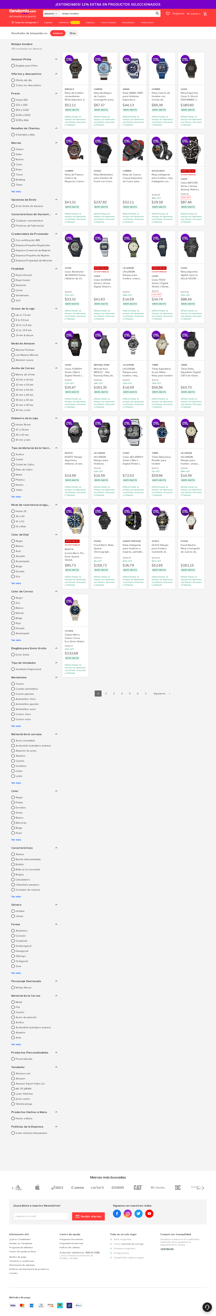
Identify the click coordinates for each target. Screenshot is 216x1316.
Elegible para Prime (27, 65)
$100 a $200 (23, 115)
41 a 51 (20, 521)
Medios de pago (17, 1257)
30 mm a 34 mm (24, 399)
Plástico (20, 479)
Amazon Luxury (24, 359)
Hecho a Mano (24, 1118)
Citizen (19, 149)
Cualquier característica (29, 220)
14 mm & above (24, 335)
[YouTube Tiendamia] (149, 1214)
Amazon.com (23, 1073)
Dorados (21, 807)
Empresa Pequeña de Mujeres (33, 255)
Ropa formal (23, 280)
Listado (13, 1273)
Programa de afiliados (21, 1247)
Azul (18, 551)
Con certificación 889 (28, 240)
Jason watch (23, 1098)
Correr (19, 290)
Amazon (58, 33)
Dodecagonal (23, 945)
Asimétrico (22, 930)
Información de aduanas (22, 1265)
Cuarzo (20, 683)
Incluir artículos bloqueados (31, 1133)
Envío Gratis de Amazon (29, 206)
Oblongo (21, 956)
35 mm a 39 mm (24, 404)
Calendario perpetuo (27, 884)
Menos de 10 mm (25, 374)
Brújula (20, 874)
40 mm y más (23, 410)
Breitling (20, 179)
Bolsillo (20, 864)
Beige (19, 566)
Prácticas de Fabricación (30, 225)
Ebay (73, 33)
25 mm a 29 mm (24, 394)
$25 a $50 (21, 104)
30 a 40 (20, 516)
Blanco (20, 546)
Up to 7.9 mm (23, 314)
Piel (18, 1007)
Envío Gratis (22, 654)
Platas (19, 802)
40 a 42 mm (22, 434)
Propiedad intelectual (71, 1243)
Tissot (19, 174)
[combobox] (110, 13)
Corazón (21, 935)
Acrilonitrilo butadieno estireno (33, 745)
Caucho (20, 760)
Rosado (20, 628)
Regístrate (179, 13)
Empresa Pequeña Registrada (33, 245)
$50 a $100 (22, 109)
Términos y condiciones (21, 1261)
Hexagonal (22, 950)
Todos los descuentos (28, 85)
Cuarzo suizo (23, 719)
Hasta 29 (21, 511)
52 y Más (21, 526)
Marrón (20, 613)
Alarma (20, 854)
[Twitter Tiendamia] (138, 1214)
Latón (19, 776)
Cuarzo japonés (25, 693)
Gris (18, 576)
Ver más (16, 191)
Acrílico (20, 454)
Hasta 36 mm (23, 424)
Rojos (19, 832)
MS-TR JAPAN (23, 1088)
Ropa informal (24, 275)
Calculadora (23, 879)
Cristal (19, 459)
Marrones (21, 822)
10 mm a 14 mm (24, 379)
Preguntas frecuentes (71, 1239)
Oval (18, 966)
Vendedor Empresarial (28, 669)
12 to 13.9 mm (24, 330)
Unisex (19, 916)
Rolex (19, 169)
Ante (18, 1037)
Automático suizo (26, 709)
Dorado (20, 571)
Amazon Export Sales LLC (30, 1083)
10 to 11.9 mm (24, 325)
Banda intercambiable (28, 859)
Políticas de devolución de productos (29, 1269)
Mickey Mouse (23, 987)
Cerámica (21, 765)
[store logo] (26, 13)
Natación (21, 285)
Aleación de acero (26, 750)
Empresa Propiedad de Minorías (34, 260)
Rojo (18, 623)
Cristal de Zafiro (25, 464)
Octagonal (22, 961)
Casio (19, 164)
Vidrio (19, 489)
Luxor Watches (24, 1093)
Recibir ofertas (91, 1216)
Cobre (19, 771)
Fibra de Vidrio (24, 469)
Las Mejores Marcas (27, 354)
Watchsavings (24, 1103)
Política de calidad (69, 1247)
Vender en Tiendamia (20, 1243)
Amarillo (20, 556)
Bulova (20, 159)
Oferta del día (24, 80)
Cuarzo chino (23, 714)
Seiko (19, 154)
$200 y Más (22, 120)
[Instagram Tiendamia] (128, 1214)
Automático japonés (27, 704)
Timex (19, 184)
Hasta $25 (22, 99)
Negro (19, 540)
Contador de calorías (28, 889)
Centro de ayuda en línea (22, 1251)
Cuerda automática (27, 688)
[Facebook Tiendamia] (117, 1214)
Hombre (20, 911)
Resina (19, 484)
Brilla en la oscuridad (28, 869)
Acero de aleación (26, 1017)
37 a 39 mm (22, 429)
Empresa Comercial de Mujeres (33, 250)
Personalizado (24, 1058)
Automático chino (26, 698)
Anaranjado (23, 561)
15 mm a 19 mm (24, 384)
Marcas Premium (25, 349)
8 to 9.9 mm (22, 320)
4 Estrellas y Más (25, 134)
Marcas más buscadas (108, 1177)
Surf (18, 300)
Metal (19, 474)
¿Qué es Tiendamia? (20, 1239)
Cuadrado (21, 940)
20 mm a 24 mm (24, 389)
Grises (19, 812)
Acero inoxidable (25, 740)
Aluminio (20, 755)
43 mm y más (23, 439)
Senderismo (22, 295)
